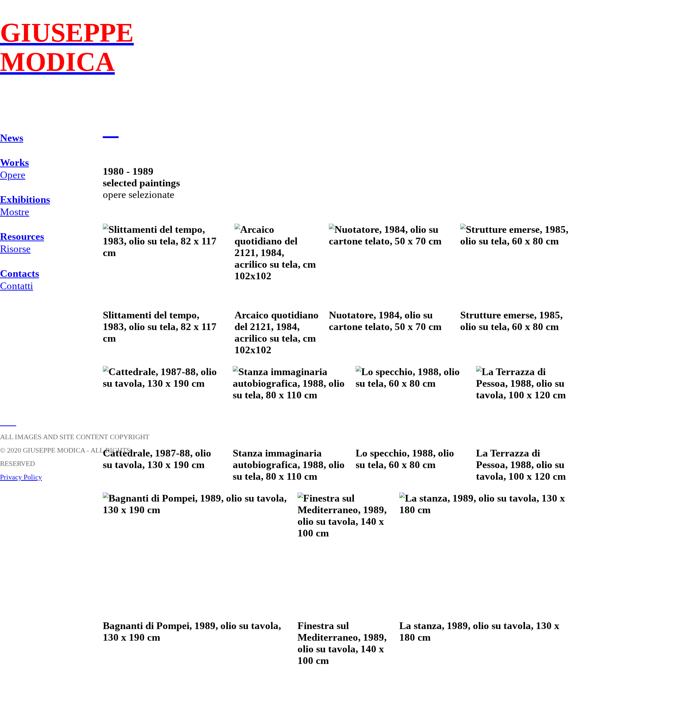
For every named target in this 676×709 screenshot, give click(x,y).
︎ (111, 128)
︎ (4, 421)
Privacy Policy (21, 477)
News (11, 137)
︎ (12, 421)
